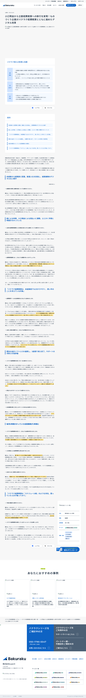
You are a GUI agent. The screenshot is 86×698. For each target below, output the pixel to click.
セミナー (40, 659)
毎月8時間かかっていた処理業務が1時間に (19, 143)
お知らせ (54, 659)
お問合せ (81, 659)
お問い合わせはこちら (37, 648)
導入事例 (34, 659)
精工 (21, 160)
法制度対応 (61, 659)
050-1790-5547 (37, 641)
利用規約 (20, 696)
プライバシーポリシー (7, 696)
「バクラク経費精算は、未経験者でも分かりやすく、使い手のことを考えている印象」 (30, 134)
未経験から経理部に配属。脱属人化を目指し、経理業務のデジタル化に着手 (27, 125)
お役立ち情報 (47, 659)
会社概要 (14, 696)
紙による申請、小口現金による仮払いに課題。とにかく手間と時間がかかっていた (29, 130)
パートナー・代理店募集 (71, 659)
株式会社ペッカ (15, 160)
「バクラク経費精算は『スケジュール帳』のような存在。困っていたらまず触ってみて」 (30, 148)
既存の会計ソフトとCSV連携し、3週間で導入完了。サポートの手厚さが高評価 (28, 139)
